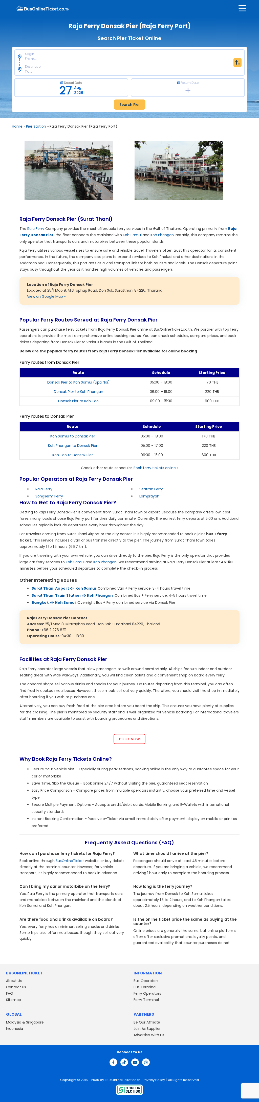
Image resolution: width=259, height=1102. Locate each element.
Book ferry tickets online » (156, 467)
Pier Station (36, 126)
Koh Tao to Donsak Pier (72, 454)
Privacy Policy (153, 1079)
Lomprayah (149, 496)
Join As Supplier (147, 1028)
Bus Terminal (145, 987)
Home (17, 126)
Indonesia (14, 1028)
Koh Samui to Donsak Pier (72, 436)
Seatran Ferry (151, 489)
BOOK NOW (129, 739)
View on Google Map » (46, 296)
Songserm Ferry (49, 496)
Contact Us (16, 987)
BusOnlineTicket (70, 860)
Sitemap (13, 999)
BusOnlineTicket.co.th (123, 1079)
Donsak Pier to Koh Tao (78, 401)
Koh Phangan (162, 234)
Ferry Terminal (146, 999)
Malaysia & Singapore (25, 1022)
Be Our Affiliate (147, 1022)
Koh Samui (132, 234)
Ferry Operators (147, 993)
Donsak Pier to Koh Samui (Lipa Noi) (78, 382)
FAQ (9, 993)
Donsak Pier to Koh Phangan (78, 391)
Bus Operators (146, 980)
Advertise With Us (149, 1034)
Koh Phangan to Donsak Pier (72, 445)
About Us (14, 980)
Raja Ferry (35, 228)
